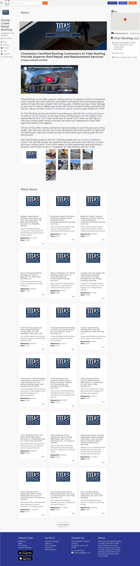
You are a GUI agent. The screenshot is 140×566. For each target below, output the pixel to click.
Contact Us (77, 538)
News (20, 543)
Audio (5, 51)
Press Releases (50, 550)
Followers (6, 54)
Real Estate (22, 545)
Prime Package (50, 545)
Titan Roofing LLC (7, 38)
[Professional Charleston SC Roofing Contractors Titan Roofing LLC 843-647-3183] (75, 154)
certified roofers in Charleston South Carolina (59, 108)
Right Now (6, 45)
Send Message (7, 57)
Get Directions (134, 33)
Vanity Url (48, 543)
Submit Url (48, 548)
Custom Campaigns (52, 541)
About (5, 42)
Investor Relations (25, 548)
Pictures (6, 48)
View (43, 243)
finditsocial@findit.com (82, 553)
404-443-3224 (79, 551)
